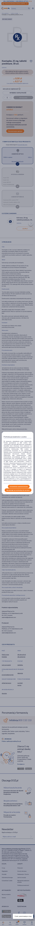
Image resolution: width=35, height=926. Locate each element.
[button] (32, 914)
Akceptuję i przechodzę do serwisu (18, 490)
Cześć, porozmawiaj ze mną (23, 916)
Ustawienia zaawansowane (19, 486)
